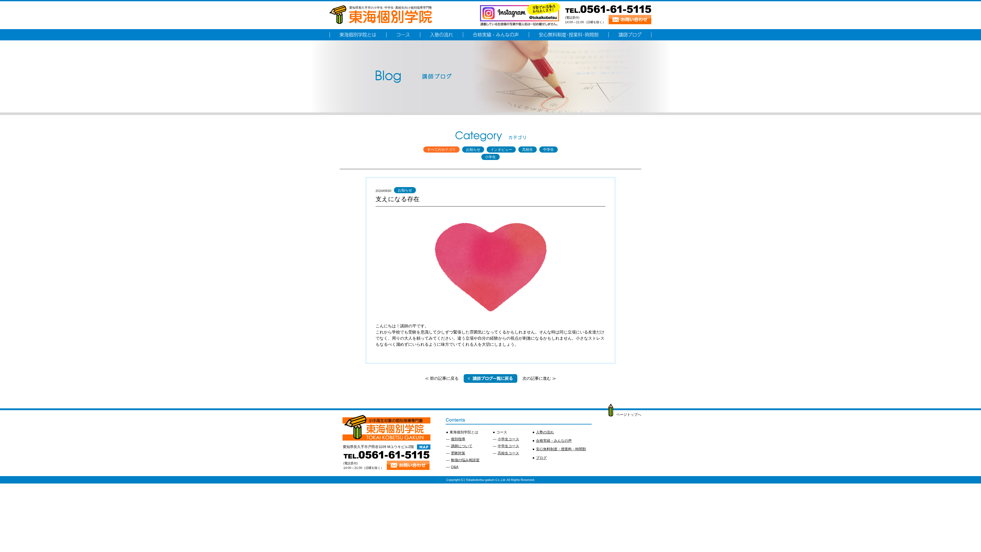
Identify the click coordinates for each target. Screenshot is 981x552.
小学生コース (508, 439)
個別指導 (458, 439)
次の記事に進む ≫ (539, 378)
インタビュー (501, 149)
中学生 (548, 149)
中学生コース (508, 446)
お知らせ (473, 149)
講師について (461, 446)
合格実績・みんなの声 (554, 441)
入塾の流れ (545, 432)
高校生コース (508, 453)
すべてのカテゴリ (441, 149)
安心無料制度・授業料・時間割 (561, 449)
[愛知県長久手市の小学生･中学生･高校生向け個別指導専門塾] (381, 21)
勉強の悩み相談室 (465, 460)
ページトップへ (628, 414)
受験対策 (458, 453)
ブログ (541, 458)
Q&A (454, 467)
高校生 (527, 149)
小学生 (490, 157)
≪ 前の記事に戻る (442, 378)
